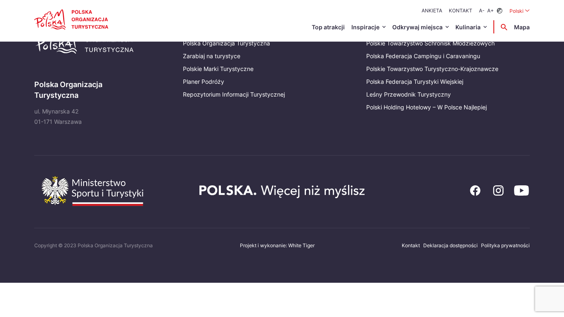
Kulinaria (468, 27)
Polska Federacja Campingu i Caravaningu (423, 55)
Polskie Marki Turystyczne (218, 68)
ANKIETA (432, 10)
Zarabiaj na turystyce (211, 55)
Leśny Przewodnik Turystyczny (408, 94)
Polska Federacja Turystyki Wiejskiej (414, 81)
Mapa (522, 27)
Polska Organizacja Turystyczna (226, 43)
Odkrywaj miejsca (417, 27)
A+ (490, 10)
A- (482, 10)
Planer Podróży (203, 81)
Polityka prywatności (505, 245)
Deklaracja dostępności (450, 245)
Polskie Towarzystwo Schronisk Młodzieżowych (430, 43)
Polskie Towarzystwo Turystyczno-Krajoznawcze (432, 68)
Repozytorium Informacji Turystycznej (234, 94)
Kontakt (460, 10)
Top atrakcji (328, 27)
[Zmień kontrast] (499, 11)
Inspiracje (365, 27)
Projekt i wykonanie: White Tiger (277, 245)
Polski (519, 10)
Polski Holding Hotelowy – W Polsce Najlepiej (426, 107)
